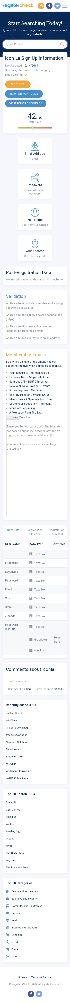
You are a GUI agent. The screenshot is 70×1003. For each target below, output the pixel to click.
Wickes (10, 824)
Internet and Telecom (24, 927)
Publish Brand (14, 713)
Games (16, 913)
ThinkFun (11, 816)
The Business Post (17, 867)
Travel (15, 949)
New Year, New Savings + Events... (30, 386)
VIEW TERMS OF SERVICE (25, 103)
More (15, 956)
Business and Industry (25, 898)
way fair (10, 860)
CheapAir (11, 802)
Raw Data (13, 530)
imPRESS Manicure (17, 778)
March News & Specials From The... (31, 399)
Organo (10, 838)
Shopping (17, 934)
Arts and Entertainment (25, 891)
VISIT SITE (18, 84)
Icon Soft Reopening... (23, 408)
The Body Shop (15, 853)
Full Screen (13, 418)
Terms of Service (41, 977)
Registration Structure (35, 532)
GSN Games (13, 809)
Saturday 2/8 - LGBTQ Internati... (29, 381)
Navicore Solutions (17, 742)
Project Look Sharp (17, 727)
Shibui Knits (13, 749)
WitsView (11, 720)
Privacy (23, 977)
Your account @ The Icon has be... (30, 372)
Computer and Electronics (27, 906)
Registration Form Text (56, 532)
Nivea (9, 845)
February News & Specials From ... (30, 377)
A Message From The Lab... (26, 412)
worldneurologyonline (18, 771)
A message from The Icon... (26, 390)
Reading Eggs (14, 831)
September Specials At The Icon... (30, 403)
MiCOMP (11, 763)
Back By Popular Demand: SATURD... (31, 395)
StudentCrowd (14, 756)
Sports (15, 942)
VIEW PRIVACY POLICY (24, 93)
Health (15, 920)
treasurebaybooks (16, 735)
